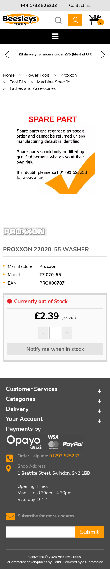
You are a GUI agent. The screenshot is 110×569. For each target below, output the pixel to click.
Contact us (79, 5)
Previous (7, 54)
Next (103, 54)
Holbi (57, 562)
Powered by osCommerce (83, 562)
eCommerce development (27, 562)
